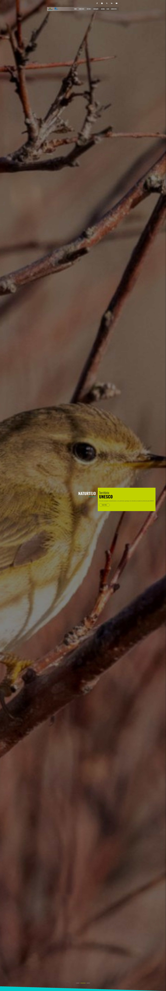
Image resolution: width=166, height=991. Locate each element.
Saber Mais (104, 505)
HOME (75, 9)
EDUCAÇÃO (95, 9)
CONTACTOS (114, 9)
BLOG (108, 9)
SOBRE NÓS (81, 9)
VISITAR (89, 9)
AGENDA (103, 9)
